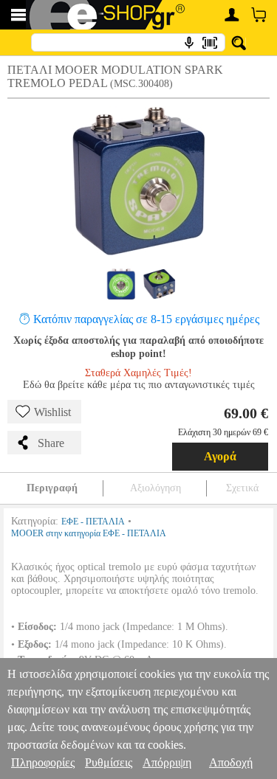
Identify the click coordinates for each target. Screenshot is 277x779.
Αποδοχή (231, 762)
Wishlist (52, 412)
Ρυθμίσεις (108, 762)
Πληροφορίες (43, 762)
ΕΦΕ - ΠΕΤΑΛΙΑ (93, 521)
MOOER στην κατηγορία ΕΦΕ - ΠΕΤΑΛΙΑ (88, 533)
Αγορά (220, 456)
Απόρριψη (167, 762)
